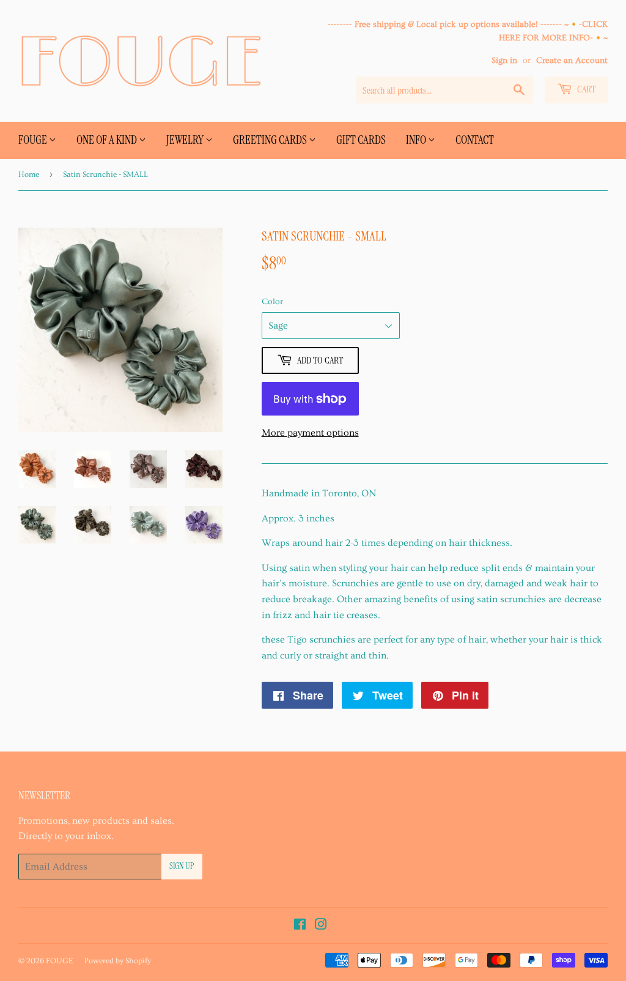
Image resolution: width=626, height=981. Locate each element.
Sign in (504, 60)
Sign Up (181, 865)
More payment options (310, 432)
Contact (474, 139)
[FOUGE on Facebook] (299, 925)
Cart (585, 89)
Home (28, 174)
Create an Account (572, 60)
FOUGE (33, 139)
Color (272, 302)
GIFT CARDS (361, 139)
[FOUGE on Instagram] (321, 925)
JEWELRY (185, 139)
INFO (417, 139)
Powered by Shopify (117, 961)
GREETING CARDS (271, 139)
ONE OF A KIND (107, 139)
